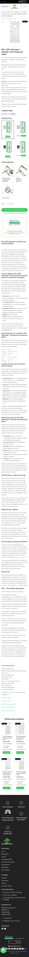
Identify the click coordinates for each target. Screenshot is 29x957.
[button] (5, 6)
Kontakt (3, 856)
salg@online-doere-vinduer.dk (12, 920)
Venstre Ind (7, 136)
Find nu (3, 951)
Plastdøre (10, 11)
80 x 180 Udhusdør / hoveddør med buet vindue (21, 738)
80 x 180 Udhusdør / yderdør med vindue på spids (7, 773)
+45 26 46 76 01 (23, 2)
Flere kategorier (5, 870)
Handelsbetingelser (6, 859)
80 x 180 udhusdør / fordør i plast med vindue (8, 738)
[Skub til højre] (17, 46)
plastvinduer (20, 406)
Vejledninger (4, 867)
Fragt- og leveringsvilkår (7, 862)
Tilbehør (3, 883)
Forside (3, 11)
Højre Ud (21, 155)
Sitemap (17, 953)
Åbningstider (4, 854)
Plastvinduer (4, 880)
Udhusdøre (17, 11)
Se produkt (7, 752)
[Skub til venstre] (11, 46)
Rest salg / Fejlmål (6, 885)
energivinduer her (7, 330)
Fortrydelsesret (5, 864)
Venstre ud (7, 156)
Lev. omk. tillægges (7, 743)
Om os (3, 851)
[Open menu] (27, 6)
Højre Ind (21, 135)
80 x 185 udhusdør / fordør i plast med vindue (21, 773)
